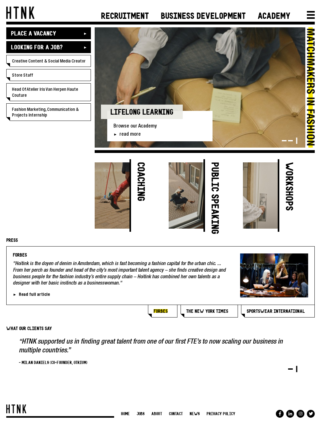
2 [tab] (290, 141)
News (195, 414)
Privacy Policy (221, 414)
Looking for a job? (36, 48)
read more (130, 134)
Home (125, 414)
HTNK (20, 12)
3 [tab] (296, 141)
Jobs (141, 414)
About (156, 414)
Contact (176, 414)
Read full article (34, 295)
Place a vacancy (33, 34)
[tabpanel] (200, 87)
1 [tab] (284, 141)
